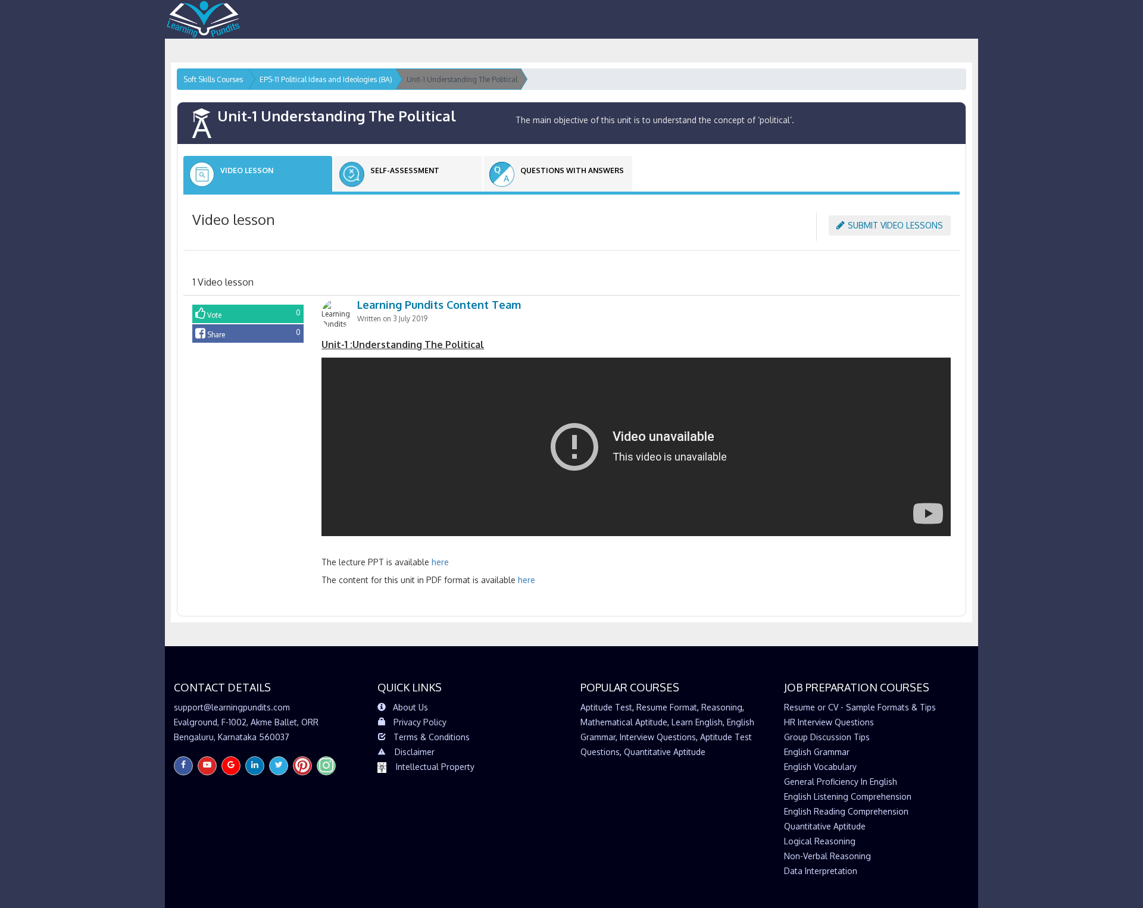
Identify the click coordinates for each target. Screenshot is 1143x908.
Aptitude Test (606, 707)
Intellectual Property (435, 767)
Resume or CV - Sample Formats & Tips (860, 707)
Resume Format (666, 707)
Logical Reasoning (819, 841)
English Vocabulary (820, 767)
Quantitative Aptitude (664, 752)
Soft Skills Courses (213, 79)
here (440, 562)
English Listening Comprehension (847, 796)
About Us (410, 707)
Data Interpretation (820, 871)
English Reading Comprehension (846, 811)
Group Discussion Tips (827, 737)
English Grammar (817, 752)
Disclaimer (415, 752)
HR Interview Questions (829, 722)
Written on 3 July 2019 (392, 318)
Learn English (697, 722)
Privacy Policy (420, 722)
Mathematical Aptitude (623, 722)
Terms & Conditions (432, 737)
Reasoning (721, 707)
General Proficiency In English (840, 782)
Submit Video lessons (895, 225)
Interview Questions (658, 737)
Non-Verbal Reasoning (827, 856)
